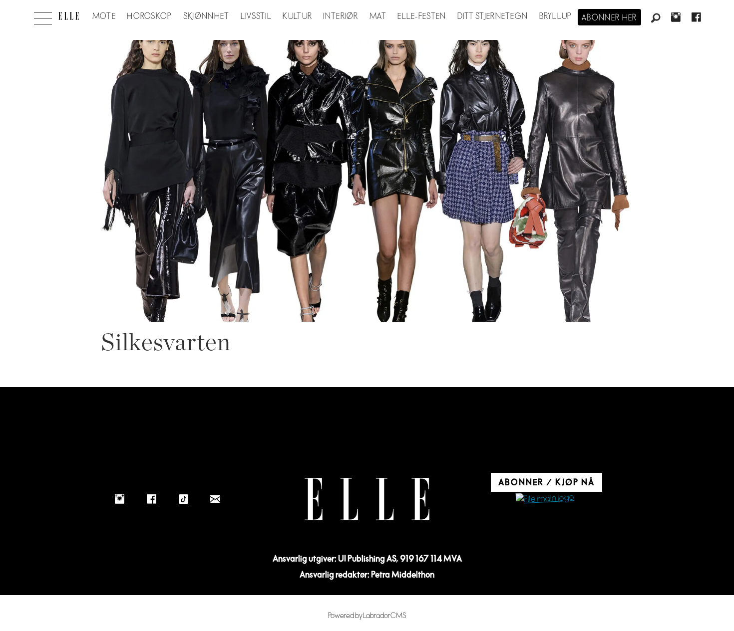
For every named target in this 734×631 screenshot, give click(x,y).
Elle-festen (421, 16)
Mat (377, 16)
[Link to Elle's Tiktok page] (183, 499)
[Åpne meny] (43, 15)
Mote (104, 16)
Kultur (297, 16)
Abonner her (609, 18)
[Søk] (656, 18)
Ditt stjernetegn (492, 16)
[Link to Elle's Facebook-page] (151, 499)
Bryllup (555, 16)
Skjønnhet (206, 16)
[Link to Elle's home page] (367, 499)
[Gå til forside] (68, 16)
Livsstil (256, 16)
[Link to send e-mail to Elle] (215, 499)
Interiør (340, 16)
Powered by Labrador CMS (367, 616)
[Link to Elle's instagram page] (119, 499)
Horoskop (149, 16)
